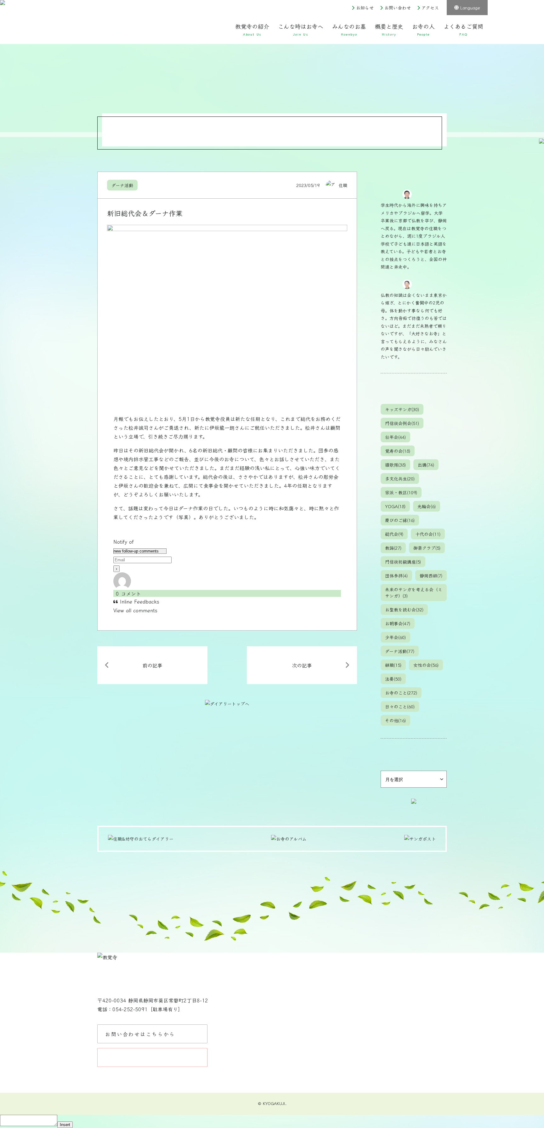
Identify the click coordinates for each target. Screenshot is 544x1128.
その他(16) (395, 720)
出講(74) (426, 465)
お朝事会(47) (397, 623)
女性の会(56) (426, 665)
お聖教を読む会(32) (404, 609)
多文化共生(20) (400, 478)
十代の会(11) (427, 534)
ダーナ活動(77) (399, 651)
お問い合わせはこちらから (140, 1034)
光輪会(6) (426, 506)
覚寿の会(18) (397, 451)
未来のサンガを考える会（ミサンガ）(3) (413, 592)
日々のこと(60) (400, 706)
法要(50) (393, 679)
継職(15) (393, 665)
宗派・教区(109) (401, 492)
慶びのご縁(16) (400, 520)
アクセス (430, 7)
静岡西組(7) (431, 575)
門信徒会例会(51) (402, 423)
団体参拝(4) (396, 575)
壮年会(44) (395, 437)
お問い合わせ (397, 7)
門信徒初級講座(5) (403, 561)
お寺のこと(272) (401, 692)
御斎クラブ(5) (426, 548)
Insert (65, 1124)
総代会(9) (394, 534)
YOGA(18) (395, 506)
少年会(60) (395, 637)
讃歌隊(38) (395, 465)
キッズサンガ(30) (402, 409)
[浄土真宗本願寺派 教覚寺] (148, 25)
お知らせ (365, 7)
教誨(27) (393, 548)
